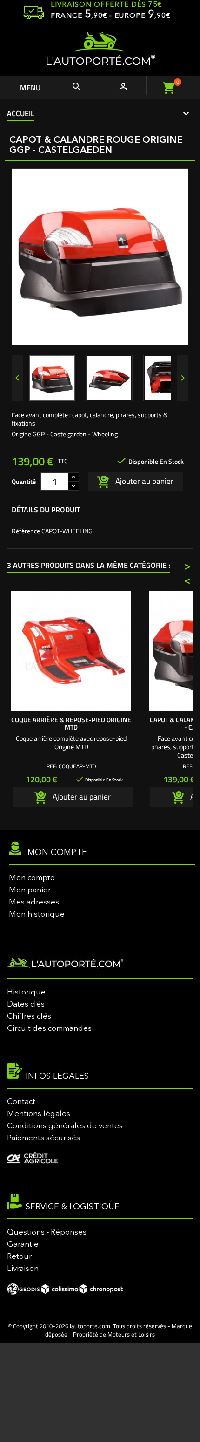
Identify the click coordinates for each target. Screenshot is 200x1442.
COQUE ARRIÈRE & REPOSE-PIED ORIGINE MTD (71, 723)
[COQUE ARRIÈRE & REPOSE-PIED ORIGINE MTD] (71, 651)
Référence (26, 531)
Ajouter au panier (143, 481)
